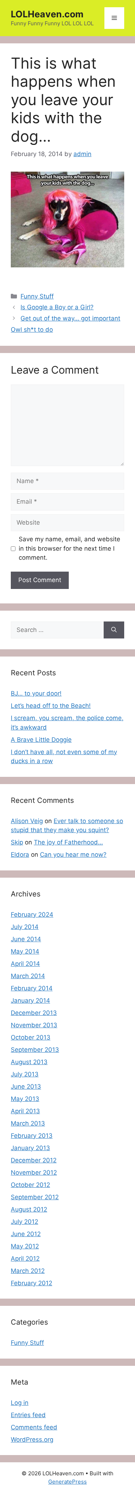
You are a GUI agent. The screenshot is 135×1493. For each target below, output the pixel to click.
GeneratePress (67, 1481)
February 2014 (32, 988)
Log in (19, 1402)
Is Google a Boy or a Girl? (57, 307)
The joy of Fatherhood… (68, 842)
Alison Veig (27, 821)
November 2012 (34, 1172)
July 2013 (25, 1074)
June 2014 (26, 939)
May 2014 (25, 951)
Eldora (20, 854)
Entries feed (28, 1415)
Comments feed (34, 1427)
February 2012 (31, 1283)
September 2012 (35, 1197)
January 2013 (30, 1148)
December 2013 (34, 1012)
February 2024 (32, 914)
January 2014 (30, 1000)
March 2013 (28, 1123)
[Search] (114, 630)
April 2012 (25, 1258)
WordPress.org (32, 1439)
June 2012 (26, 1234)
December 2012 (34, 1160)
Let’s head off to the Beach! (51, 705)
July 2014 (25, 926)
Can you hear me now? (73, 854)
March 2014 (28, 976)
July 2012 (24, 1221)
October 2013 (30, 1037)
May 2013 (25, 1098)
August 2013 (29, 1062)
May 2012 (25, 1246)
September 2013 (35, 1049)
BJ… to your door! (36, 693)
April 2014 (25, 963)
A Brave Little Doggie (41, 739)
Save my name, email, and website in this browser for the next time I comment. (69, 548)
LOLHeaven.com (47, 14)
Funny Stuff (37, 296)
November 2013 (34, 1025)
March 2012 (28, 1270)
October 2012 (30, 1184)
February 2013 (32, 1135)
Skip (17, 842)
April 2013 (25, 1111)
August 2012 (29, 1209)
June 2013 (26, 1086)
